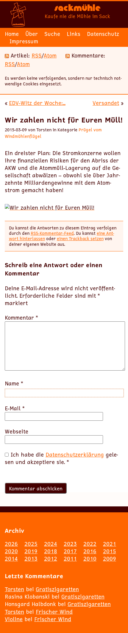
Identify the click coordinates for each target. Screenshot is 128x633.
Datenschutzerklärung (75, 454)
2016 (89, 551)
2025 (31, 544)
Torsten (14, 589)
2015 (109, 551)
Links (73, 34)
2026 (11, 544)
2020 (11, 551)
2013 (31, 558)
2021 (109, 544)
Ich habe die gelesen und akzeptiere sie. (61, 458)
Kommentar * (21, 317)
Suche (52, 34)
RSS (37, 55)
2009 (109, 558)
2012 (50, 558)
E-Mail (15, 408)
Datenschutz (103, 34)
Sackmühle (77, 9)
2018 (50, 551)
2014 (11, 558)
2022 (89, 544)
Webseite (16, 431)
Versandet (106, 103)
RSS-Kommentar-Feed (52, 233)
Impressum (24, 41)
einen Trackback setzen (80, 238)
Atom (50, 55)
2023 (70, 544)
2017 (70, 551)
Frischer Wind (54, 612)
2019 (31, 551)
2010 (89, 558)
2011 (70, 558)
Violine (14, 619)
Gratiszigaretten (57, 589)
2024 (50, 544)
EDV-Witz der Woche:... (37, 103)
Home (12, 34)
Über (31, 34)
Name (14, 383)
